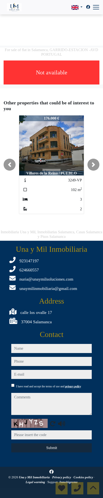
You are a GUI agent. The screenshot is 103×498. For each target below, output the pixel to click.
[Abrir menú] (96, 7)
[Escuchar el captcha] (61, 423)
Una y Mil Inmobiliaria (35, 477)
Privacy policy (62, 477)
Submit (51, 448)
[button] (10, 165)
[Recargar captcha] (53, 423)
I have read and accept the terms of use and (48, 386)
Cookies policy (84, 477)
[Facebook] (88, 7)
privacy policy (73, 386)
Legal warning (36, 482)
